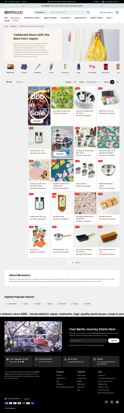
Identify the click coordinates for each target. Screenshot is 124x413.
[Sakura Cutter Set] (85, 170)
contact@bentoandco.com (76, 361)
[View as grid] (112, 82)
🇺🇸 (11, 361)
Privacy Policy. (100, 345)
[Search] (88, 12)
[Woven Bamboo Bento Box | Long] (108, 236)
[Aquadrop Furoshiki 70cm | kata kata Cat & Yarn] (39, 170)
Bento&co (12, 408)
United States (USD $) (111, 1)
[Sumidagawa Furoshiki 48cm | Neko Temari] (85, 137)
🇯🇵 (23, 361)
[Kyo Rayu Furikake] (62, 203)
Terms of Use (90, 345)
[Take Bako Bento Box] (108, 203)
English (96, 1)
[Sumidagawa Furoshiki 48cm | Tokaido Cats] (85, 203)
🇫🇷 (18, 361)
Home (6, 26)
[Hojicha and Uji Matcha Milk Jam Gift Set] (85, 97)
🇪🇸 (16, 361)
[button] (23, 6)
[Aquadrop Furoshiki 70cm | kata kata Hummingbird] (108, 137)
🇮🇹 (21, 361)
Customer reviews (14, 1)
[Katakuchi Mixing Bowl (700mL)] (108, 170)
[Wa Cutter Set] (39, 236)
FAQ (6, 1)
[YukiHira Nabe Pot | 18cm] (62, 236)
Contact (24, 1)
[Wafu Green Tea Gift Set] (108, 97)
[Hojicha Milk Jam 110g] (39, 137)
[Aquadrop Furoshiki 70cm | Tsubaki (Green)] (62, 170)
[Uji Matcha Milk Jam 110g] (39, 203)
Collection (14, 26)
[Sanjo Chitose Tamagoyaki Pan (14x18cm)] (85, 236)
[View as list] (117, 82)
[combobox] (62, 12)
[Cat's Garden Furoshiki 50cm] (62, 97)
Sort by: (81, 82)
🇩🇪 (13, 361)
